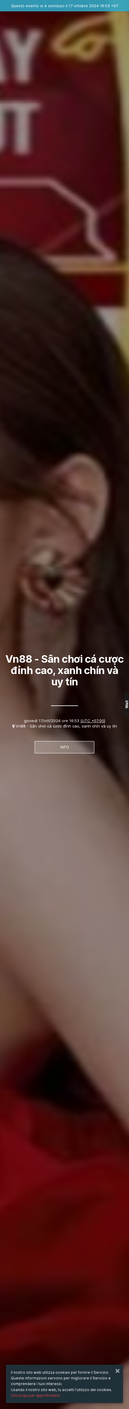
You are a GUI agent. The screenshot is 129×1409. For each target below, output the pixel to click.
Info (64, 747)
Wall (126, 705)
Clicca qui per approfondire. (36, 1395)
